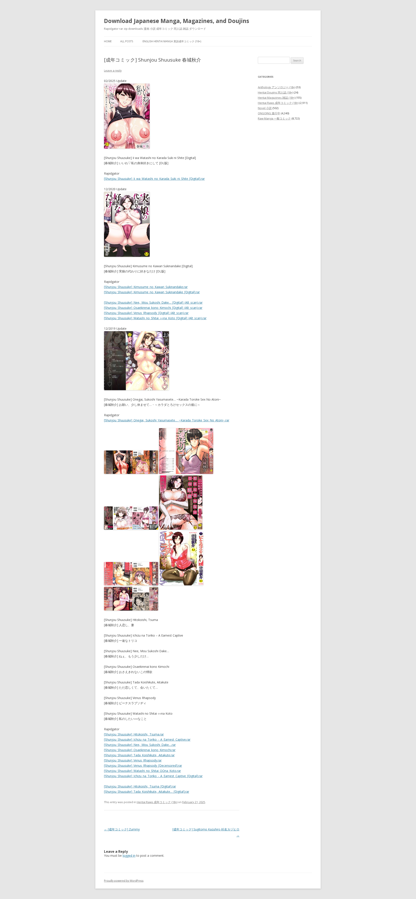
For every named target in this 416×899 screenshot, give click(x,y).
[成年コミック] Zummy (122, 829)
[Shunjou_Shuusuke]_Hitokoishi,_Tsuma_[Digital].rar (140, 786)
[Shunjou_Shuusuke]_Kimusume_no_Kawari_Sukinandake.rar (146, 287)
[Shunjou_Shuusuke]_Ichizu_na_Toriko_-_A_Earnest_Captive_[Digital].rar (153, 776)
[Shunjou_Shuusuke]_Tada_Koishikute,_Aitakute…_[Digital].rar (146, 791)
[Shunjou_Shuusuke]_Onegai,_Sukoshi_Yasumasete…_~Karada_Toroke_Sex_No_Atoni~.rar (166, 420)
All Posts (126, 41)
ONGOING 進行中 (269, 113)
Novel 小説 (265, 108)
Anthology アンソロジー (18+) (276, 87)
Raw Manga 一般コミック (274, 118)
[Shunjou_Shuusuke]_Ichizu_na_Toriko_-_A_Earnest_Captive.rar (147, 739)
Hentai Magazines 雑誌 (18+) (276, 98)
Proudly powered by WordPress (123, 881)
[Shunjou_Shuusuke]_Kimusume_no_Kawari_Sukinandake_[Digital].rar (152, 292)
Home (108, 41)
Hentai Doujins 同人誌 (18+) (275, 92)
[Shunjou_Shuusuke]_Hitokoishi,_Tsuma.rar (134, 734)
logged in (129, 855)
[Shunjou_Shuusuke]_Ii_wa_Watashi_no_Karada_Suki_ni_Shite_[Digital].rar (154, 179)
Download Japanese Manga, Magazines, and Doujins (176, 21)
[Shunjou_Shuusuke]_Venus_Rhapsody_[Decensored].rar (143, 765)
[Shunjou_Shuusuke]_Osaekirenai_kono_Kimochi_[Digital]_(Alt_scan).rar (153, 308)
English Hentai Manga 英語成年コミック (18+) (172, 41)
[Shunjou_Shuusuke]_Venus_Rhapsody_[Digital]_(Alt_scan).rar (146, 313)
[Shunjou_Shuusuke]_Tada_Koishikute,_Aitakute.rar (139, 755)
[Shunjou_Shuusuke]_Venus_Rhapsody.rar (133, 760)
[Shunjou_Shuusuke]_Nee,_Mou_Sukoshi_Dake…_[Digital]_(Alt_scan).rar (153, 302)
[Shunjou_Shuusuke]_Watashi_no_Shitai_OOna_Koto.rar (142, 771)
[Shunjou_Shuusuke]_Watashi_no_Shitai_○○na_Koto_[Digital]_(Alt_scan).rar (155, 318)
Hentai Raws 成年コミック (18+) (157, 802)
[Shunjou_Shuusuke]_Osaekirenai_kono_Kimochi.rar (140, 750)
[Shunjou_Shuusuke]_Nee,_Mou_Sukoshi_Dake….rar (140, 745)
